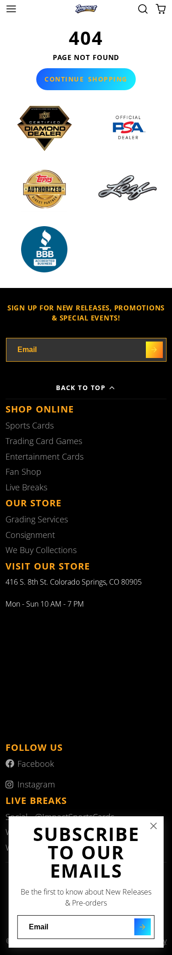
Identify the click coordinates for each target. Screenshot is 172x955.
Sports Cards (30, 425)
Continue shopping (85, 79)
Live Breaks (26, 487)
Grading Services (37, 519)
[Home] (86, 9)
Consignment (30, 534)
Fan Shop (23, 471)
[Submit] (142, 926)
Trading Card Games (44, 440)
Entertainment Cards (44, 456)
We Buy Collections (41, 549)
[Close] (153, 825)
